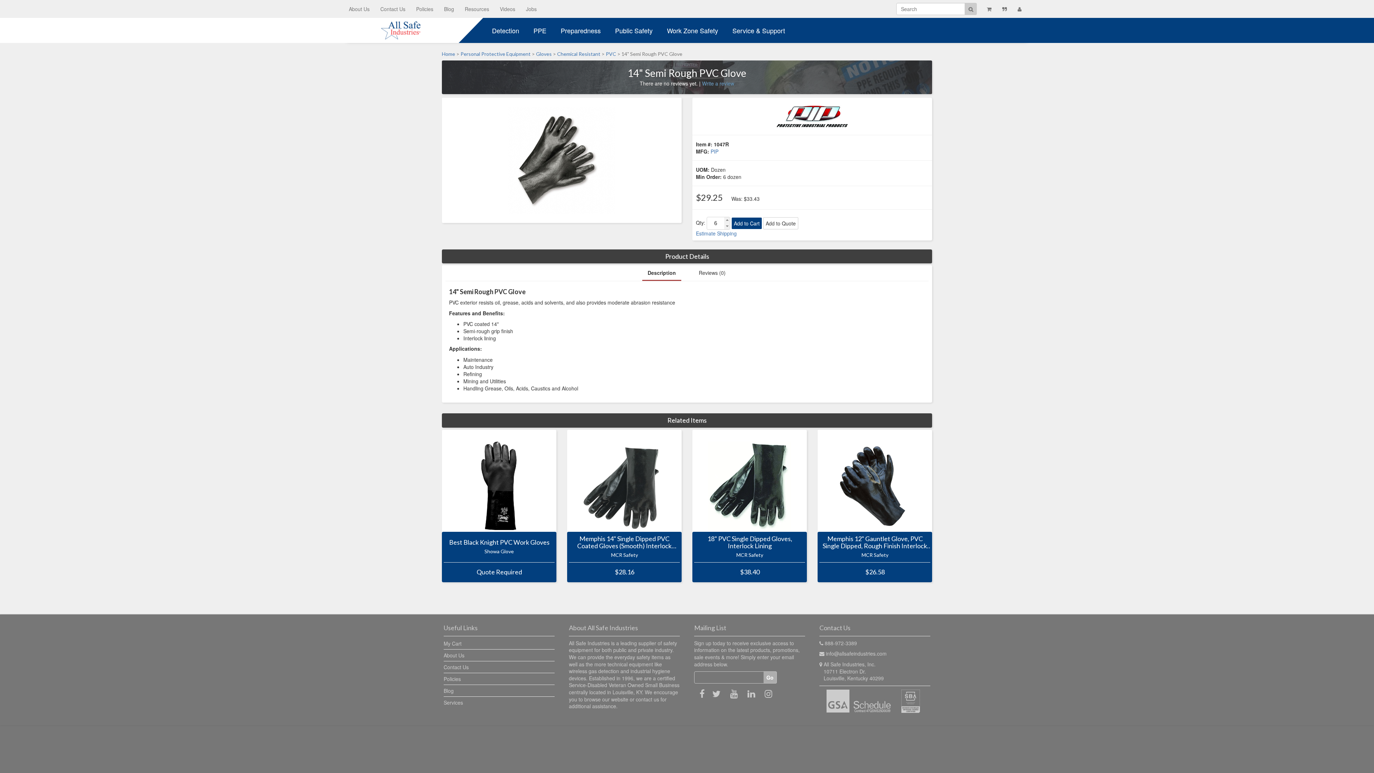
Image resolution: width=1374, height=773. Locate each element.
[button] (727, 220)
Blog (449, 9)
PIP (714, 151)
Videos (507, 9)
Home (448, 54)
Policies (424, 9)
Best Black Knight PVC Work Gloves (499, 542)
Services (453, 702)
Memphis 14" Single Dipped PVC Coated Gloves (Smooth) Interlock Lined (624, 542)
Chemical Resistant (578, 54)
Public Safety (634, 30)
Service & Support (758, 30)
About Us (359, 9)
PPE (539, 30)
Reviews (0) (712, 272)
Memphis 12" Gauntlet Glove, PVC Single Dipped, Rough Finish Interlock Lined (875, 542)
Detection (505, 30)
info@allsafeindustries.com (856, 653)
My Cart (453, 643)
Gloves (544, 54)
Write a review (718, 83)
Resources (477, 9)
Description (662, 272)
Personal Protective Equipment (496, 54)
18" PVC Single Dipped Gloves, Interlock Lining (749, 542)
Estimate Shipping (716, 233)
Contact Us (392, 9)
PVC (611, 54)
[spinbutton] (715, 223)
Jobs (531, 9)
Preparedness (581, 30)
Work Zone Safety (692, 30)
